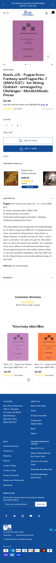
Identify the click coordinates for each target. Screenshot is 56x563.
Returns (6, 461)
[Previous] (4, 64)
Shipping (7, 456)
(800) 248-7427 (10, 422)
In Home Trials (9, 470)
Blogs (33, 428)
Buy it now (31, 149)
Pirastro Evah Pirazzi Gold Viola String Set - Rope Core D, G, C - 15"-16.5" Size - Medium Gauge (28, 172)
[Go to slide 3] (30, 64)
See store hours (10, 419)
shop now (30, 187)
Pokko (33, 411)
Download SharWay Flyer (41, 469)
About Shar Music (38, 406)
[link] (28, 13)
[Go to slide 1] (25, 64)
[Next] (51, 64)
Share (5, 156)
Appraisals (7, 485)
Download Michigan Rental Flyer (39, 476)
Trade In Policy (9, 465)
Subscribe (41, 504)
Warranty (8, 278)
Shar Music (8, 70)
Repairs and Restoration (13, 480)
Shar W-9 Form (37, 448)
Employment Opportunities (36, 422)
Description (9, 198)
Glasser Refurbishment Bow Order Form (41, 454)
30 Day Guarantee (39, 415)
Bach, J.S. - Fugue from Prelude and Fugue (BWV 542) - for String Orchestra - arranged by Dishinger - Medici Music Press (18, 366)
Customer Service (11, 446)
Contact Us (8, 451)
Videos (34, 433)
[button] (8, 13)
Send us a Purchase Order (39, 463)
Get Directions (9, 415)
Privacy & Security (11, 475)
